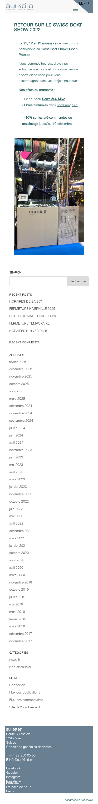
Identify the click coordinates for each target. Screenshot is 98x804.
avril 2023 (16, 472)
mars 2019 (17, 612)
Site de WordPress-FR (25, 707)
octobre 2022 (19, 501)
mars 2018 (17, 626)
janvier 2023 (18, 486)
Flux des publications (24, 692)
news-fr (14, 659)
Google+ (12, 772)
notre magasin (67, 105)
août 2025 (16, 391)
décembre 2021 (20, 531)
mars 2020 (17, 575)
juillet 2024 (17, 428)
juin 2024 (16, 435)
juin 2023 (16, 457)
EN (88, 3)
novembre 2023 (20, 450)
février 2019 (17, 619)
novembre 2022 (20, 494)
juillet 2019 (17, 597)
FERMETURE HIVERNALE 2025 (32, 308)
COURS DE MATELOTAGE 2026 (32, 316)
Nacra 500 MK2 (53, 99)
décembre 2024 (20, 406)
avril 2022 (16, 523)
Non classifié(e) (20, 667)
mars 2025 (17, 398)
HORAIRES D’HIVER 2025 (28, 331)
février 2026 (17, 362)
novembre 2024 (20, 413)
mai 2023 (16, 464)
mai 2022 (16, 516)
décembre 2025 (20, 369)
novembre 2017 (20, 641)
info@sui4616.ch (21, 759)
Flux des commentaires (26, 700)
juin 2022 (16, 509)
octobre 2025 (19, 384)
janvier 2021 (18, 545)
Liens (10, 791)
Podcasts (13, 782)
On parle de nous (18, 787)
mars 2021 (17, 538)
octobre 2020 (19, 553)
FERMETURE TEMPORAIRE (29, 323)
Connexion (17, 685)
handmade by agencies (79, 800)
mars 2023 (17, 479)
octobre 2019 (19, 589)
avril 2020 (16, 567)
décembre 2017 (20, 633)
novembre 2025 (20, 376)
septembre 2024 (21, 420)
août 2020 (16, 560)
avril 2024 (16, 442)
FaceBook (14, 768)
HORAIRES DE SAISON (26, 301)
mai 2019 (16, 604)
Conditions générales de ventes (29, 747)
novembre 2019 (20, 582)
